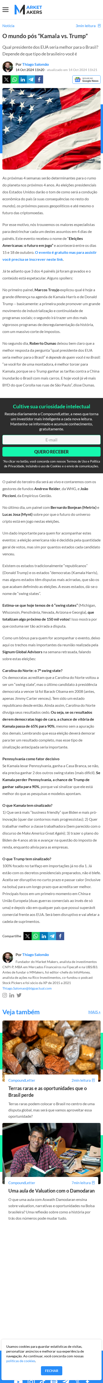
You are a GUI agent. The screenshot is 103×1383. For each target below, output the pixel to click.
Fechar (51, 1371)
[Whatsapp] (15, 79)
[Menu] (8, 9)
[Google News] (86, 79)
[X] (27, 936)
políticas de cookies (20, 1361)
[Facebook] (39, 79)
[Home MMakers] (28, 9)
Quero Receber (51, 451)
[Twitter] (6, 79)
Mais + (94, 1011)
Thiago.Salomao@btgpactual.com (27, 988)
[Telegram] (31, 79)
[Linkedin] (23, 79)
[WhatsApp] (36, 936)
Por (32, 64)
